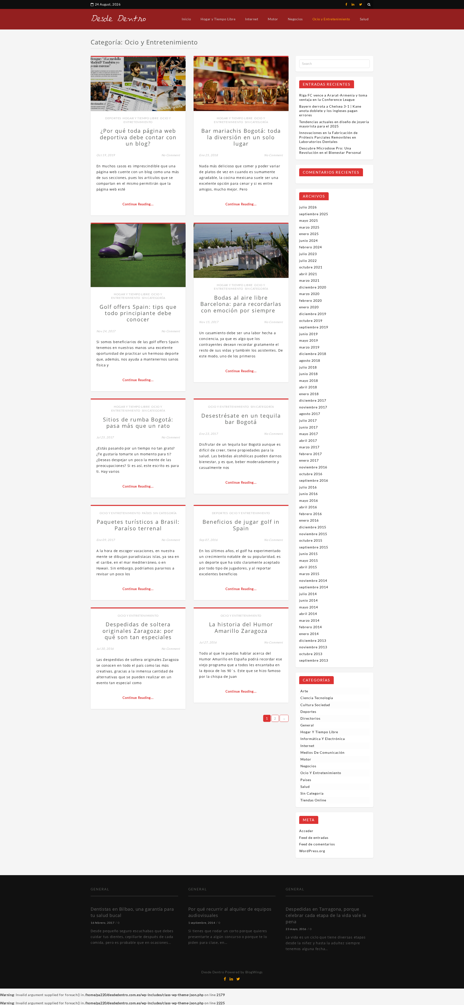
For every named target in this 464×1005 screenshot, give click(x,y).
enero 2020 (309, 307)
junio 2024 (308, 240)
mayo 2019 (308, 340)
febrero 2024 (310, 247)
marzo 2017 (309, 447)
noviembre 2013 (313, 647)
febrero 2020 (310, 300)
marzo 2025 (309, 227)
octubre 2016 (310, 474)
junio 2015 (308, 554)
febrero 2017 (310, 454)
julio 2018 (308, 367)
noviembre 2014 (313, 580)
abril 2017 (308, 440)
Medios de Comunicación (322, 752)
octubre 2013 (310, 654)
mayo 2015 (308, 560)
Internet (251, 19)
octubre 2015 (310, 540)
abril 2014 (308, 614)
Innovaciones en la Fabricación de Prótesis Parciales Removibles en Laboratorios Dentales (328, 137)
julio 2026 (308, 207)
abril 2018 (308, 387)
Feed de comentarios (317, 844)
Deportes (113, 118)
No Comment (170, 155)
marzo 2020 (309, 294)
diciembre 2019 (312, 314)
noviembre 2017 (313, 407)
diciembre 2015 (312, 527)
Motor (273, 19)
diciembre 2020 (312, 287)
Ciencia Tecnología (316, 698)
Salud (364, 19)
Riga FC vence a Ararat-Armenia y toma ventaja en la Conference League (333, 97)
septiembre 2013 (313, 660)
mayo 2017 (308, 434)
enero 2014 (309, 634)
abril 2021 (308, 274)
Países (147, 513)
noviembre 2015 (313, 534)
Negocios (295, 19)
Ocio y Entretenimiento (331, 19)
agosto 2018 (309, 360)
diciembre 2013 (312, 640)
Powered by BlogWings (244, 972)
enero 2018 (309, 394)
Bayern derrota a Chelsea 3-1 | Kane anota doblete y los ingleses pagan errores (330, 110)
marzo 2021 (309, 280)
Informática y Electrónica (322, 739)
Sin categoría (256, 122)
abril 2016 (308, 507)
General (307, 725)
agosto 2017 (309, 414)
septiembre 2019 (313, 327)
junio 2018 (308, 374)
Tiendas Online (313, 800)
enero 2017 (309, 460)
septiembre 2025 (313, 214)
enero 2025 (309, 234)
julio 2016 (308, 487)
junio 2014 (308, 600)
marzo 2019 (309, 347)
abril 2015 (308, 567)
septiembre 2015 (313, 547)
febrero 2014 (310, 627)
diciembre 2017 (312, 400)
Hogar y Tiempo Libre (218, 19)
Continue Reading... (138, 204)
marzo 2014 (309, 620)
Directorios (310, 718)
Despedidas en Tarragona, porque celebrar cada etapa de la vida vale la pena (326, 915)
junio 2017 (308, 427)
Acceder (306, 831)
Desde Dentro (212, 972)
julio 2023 (308, 254)
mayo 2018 (308, 380)
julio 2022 (308, 261)
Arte (304, 691)
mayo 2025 (308, 220)
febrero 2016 (310, 514)
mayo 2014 (308, 607)
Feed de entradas (313, 837)
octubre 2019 (310, 320)
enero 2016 (309, 520)
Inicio (186, 19)
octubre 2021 (310, 267)
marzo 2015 (309, 574)
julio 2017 (308, 420)
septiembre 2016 (313, 480)
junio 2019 (308, 334)
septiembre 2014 (313, 587)
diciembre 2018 (312, 354)
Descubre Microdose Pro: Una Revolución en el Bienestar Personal (330, 150)
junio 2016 (308, 494)
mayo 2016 (308, 500)
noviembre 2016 (313, 467)
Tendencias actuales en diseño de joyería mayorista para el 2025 (334, 124)
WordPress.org (312, 851)
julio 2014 (308, 594)
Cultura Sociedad (315, 705)
